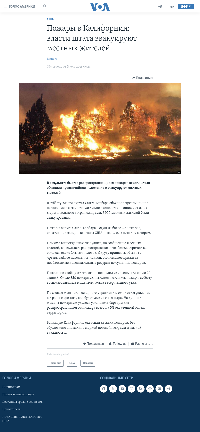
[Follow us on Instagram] (131, 389)
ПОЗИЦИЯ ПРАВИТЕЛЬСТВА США (22, 419)
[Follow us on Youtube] (122, 389)
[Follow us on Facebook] (103, 389)
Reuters (52, 59)
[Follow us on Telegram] (168, 389)
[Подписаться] (159, 389)
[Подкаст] (150, 389)
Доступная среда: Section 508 (22, 402)
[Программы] (172, 7)
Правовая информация (18, 394)
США (50, 19)
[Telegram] (160, 7)
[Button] (142, 77)
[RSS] (141, 389)
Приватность (11, 409)
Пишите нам (11, 387)
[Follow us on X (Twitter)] (113, 389)
